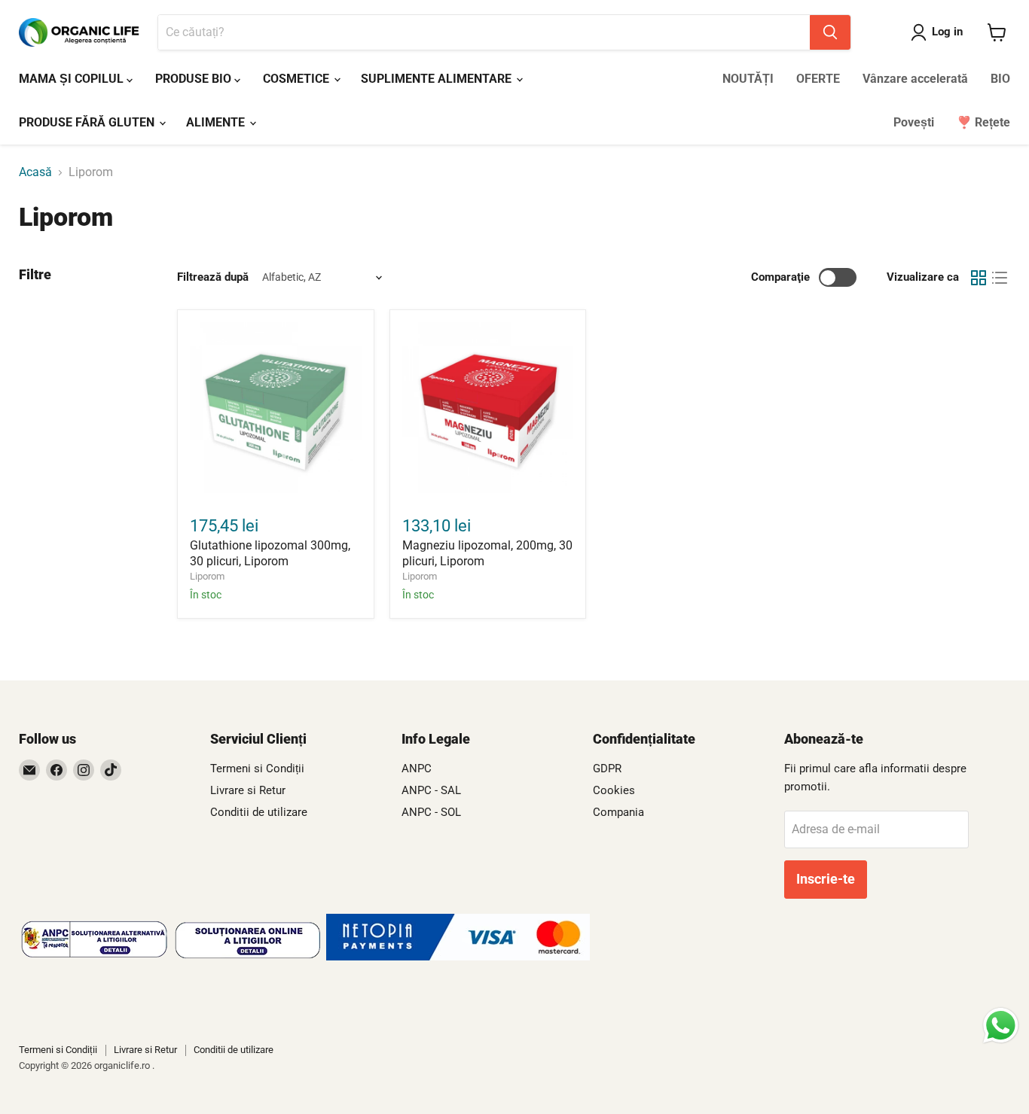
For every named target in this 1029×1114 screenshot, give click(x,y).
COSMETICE (297, 79)
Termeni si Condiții (257, 768)
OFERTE (818, 79)
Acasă (35, 172)
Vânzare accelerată (915, 79)
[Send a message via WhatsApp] (1000, 1025)
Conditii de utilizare (258, 812)
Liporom (207, 576)
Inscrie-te (825, 879)
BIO (1000, 79)
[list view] (999, 277)
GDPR (607, 768)
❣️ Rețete (983, 122)
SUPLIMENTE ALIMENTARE (437, 79)
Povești (913, 122)
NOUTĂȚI (748, 79)
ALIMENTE (217, 122)
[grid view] (978, 277)
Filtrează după (213, 277)
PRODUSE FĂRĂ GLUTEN (88, 122)
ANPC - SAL (431, 790)
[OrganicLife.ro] (458, 956)
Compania (618, 812)
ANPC (417, 768)
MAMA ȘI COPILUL (73, 79)
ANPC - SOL (431, 812)
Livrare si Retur (247, 790)
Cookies (614, 790)
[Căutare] (830, 32)
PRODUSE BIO (194, 79)
